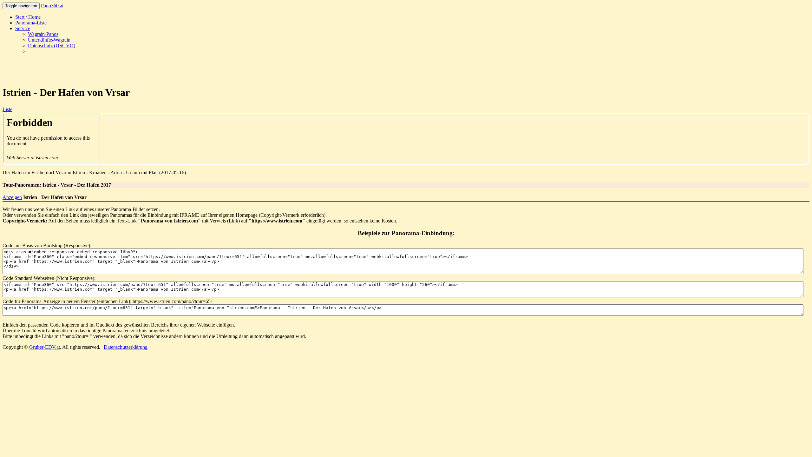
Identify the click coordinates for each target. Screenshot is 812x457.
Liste (7, 109)
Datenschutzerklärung (125, 347)
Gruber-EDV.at (44, 347)
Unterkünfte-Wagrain (49, 40)
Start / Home (28, 17)
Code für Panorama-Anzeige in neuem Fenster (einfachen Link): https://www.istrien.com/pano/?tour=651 (108, 301)
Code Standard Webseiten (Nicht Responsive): (49, 278)
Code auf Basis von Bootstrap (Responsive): (47, 245)
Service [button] (22, 28)
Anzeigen (12, 197)
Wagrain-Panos (43, 34)
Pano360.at (52, 5)
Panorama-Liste (31, 22)
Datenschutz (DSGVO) (51, 45)
